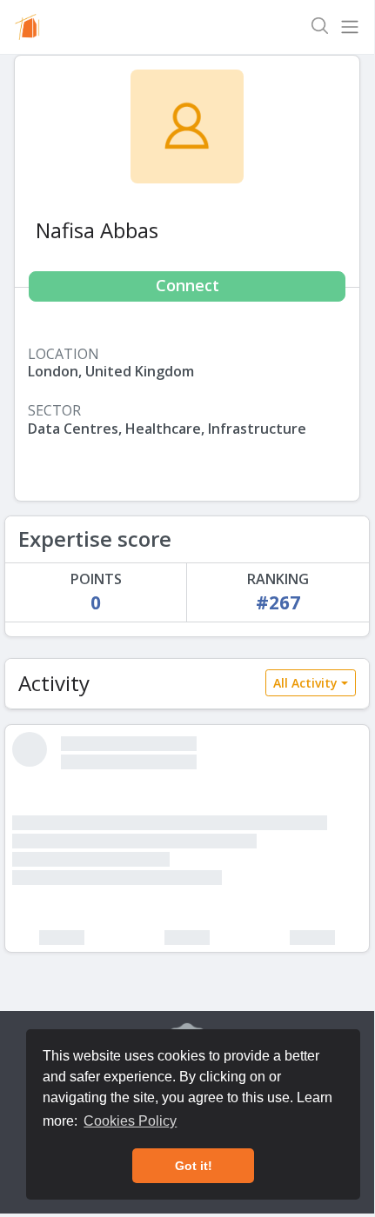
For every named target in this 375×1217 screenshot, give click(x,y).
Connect (187, 285)
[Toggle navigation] (349, 27)
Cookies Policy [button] (130, 1121)
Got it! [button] (193, 1166)
